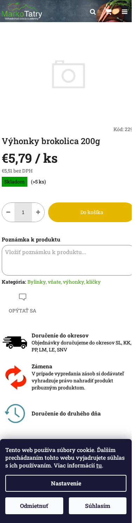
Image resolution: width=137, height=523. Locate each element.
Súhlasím (97, 505)
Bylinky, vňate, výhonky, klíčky (64, 281)
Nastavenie (66, 483)
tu (99, 465)
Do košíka (91, 212)
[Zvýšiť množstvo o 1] (38, 212)
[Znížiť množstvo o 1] (8, 212)
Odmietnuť (34, 505)
